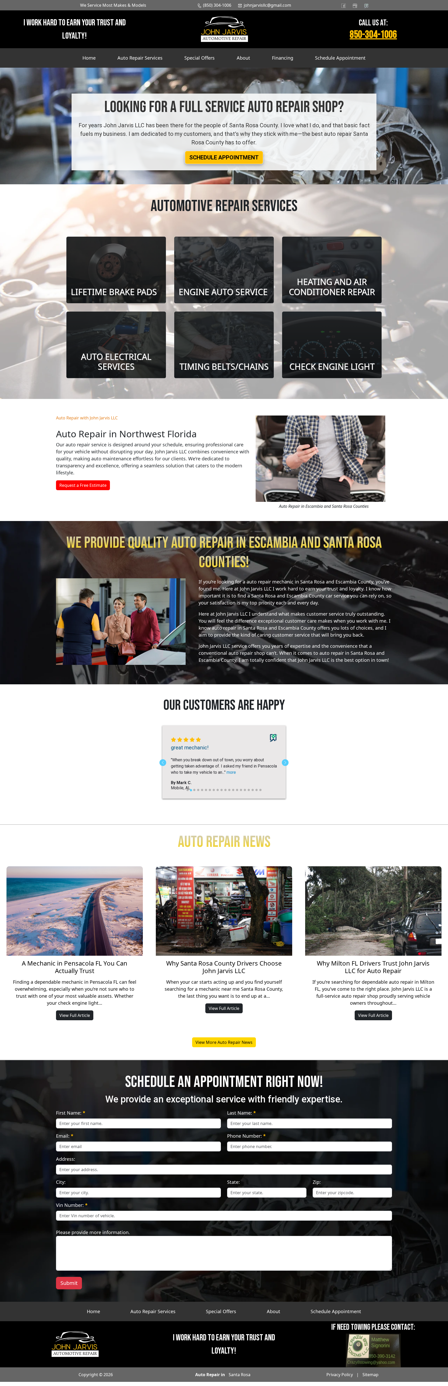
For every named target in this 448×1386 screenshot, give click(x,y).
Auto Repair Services (140, 58)
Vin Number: (72, 1209)
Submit (69, 1287)
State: (233, 1186)
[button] (224, 157)
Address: (65, 1163)
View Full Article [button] (74, 1019)
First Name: (70, 1117)
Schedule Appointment (340, 58)
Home (89, 58)
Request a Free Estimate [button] (83, 485)
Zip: (317, 1186)
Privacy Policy (339, 1379)
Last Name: (241, 1117)
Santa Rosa (239, 1379)
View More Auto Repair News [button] (224, 1046)
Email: (64, 1140)
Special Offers (199, 58)
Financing (282, 58)
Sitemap (370, 1379)
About (243, 58)
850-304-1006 (373, 35)
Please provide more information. (93, 1236)
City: (61, 1186)
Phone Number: (246, 1140)
